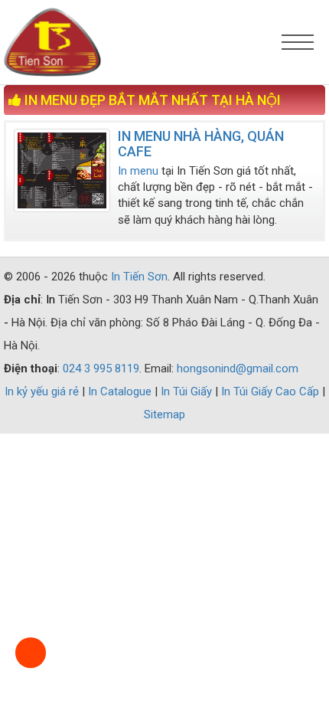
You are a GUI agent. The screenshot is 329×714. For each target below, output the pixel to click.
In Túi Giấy (188, 391)
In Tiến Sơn (139, 276)
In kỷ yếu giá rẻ (43, 391)
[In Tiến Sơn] (123, 42)
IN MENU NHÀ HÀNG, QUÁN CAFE (201, 143)
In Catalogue (121, 391)
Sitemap (164, 414)
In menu (138, 171)
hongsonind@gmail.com (237, 368)
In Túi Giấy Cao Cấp (271, 391)
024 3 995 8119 (101, 368)
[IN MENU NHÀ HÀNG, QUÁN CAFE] (62, 170)
